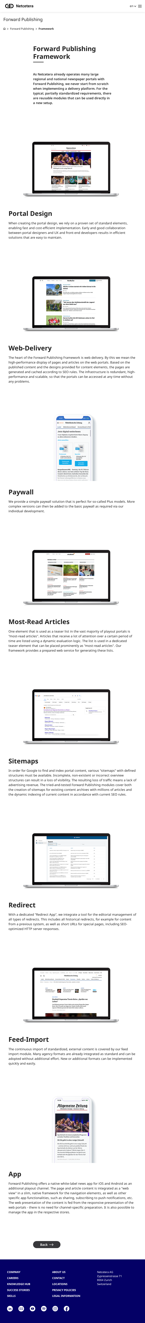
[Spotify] (44, 1309)
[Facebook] (66, 1309)
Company (13, 1272)
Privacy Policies (64, 1290)
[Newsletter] (21, 1309)
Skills (11, 1296)
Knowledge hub (18, 1284)
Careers (12, 1278)
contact (58, 1278)
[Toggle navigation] (140, 6)
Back (44, 1244)
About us (58, 1272)
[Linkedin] (10, 1309)
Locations (59, 1284)
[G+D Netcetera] (4, 29)
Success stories (18, 1290)
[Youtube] (32, 1309)
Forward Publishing (22, 28)
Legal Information (66, 1296)
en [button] (131, 6)
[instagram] (55, 1309)
